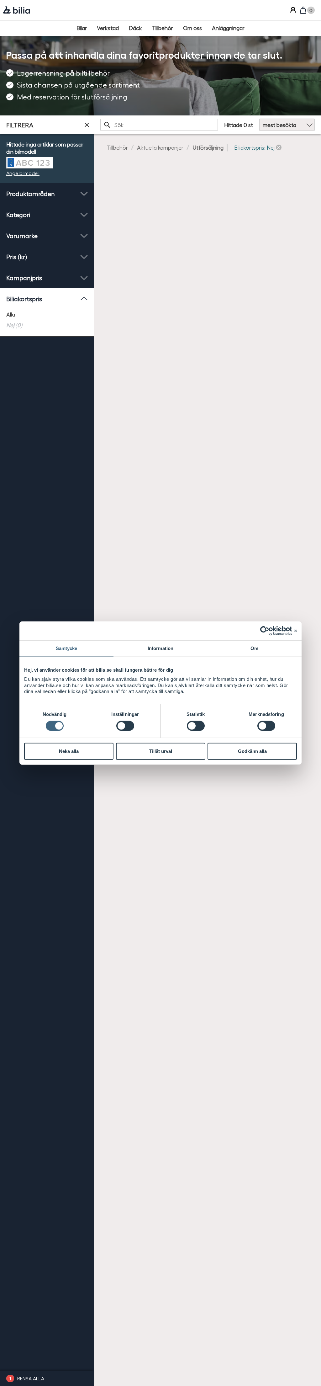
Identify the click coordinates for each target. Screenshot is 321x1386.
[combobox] (159, 125)
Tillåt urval (160, 751)
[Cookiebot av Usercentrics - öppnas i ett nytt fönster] (269, 631)
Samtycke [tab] (66, 648)
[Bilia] (16, 10)
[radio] (47, 314)
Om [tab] (254, 648)
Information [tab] (160, 648)
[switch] (125, 726)
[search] (159, 125)
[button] (258, 147)
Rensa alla (30, 1378)
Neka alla (69, 751)
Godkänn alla (252, 751)
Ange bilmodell (22, 173)
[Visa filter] (87, 124)
